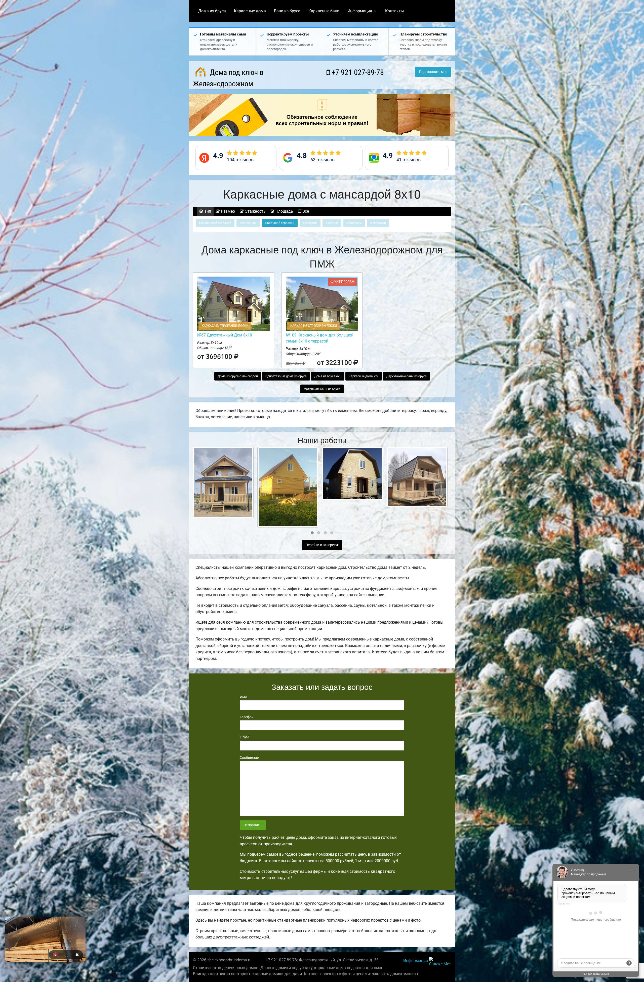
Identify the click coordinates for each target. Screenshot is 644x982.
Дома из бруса (212, 11)
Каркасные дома (250, 11)
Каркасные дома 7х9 (364, 376)
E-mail (244, 737)
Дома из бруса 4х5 (327, 376)
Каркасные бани (323, 11)
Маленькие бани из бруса (322, 389)
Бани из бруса (287, 11)
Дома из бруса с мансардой (238, 376)
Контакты (394, 11)
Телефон (247, 717)
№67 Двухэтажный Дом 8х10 (224, 335)
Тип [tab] (207, 211)
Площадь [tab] (283, 211)
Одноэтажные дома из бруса (286, 376)
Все (305, 211)
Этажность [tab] (255, 211)
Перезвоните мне (433, 72)
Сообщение (249, 758)
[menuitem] (212, 11)
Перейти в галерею (321, 545)
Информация (359, 11)
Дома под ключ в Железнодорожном (228, 78)
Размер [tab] (227, 211)
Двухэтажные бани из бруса (406, 376)
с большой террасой (279, 223)
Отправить (253, 825)
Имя (243, 697)
